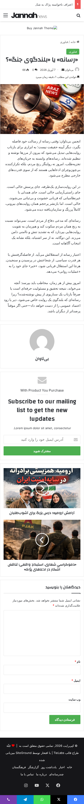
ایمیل (75, 680)
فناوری (64, 42)
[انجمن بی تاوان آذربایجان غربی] (29, 15)
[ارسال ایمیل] (63, 69)
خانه (74, 42)
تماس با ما (27, 774)
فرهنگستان (19, 767)
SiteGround (24, 753)
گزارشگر (33, 767)
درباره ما (41, 774)
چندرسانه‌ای (56, 774)
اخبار (62, 767)
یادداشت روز (49, 767)
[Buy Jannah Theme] (42, 28)
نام (77, 661)
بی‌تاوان (69, 69)
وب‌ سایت (74, 699)
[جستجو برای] (78, 17)
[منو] (5, 17)
